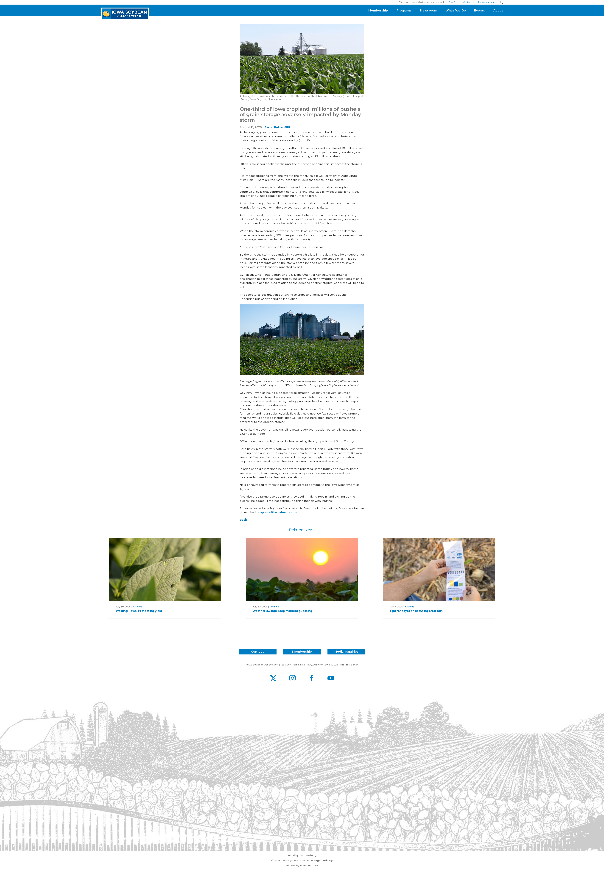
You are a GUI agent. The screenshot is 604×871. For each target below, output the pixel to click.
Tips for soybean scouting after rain (416, 610)
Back (243, 519)
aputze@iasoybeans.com (278, 512)
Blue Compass (309, 865)
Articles (137, 606)
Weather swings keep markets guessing (282, 610)
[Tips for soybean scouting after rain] (439, 569)
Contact (257, 651)
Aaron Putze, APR (277, 127)
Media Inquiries (346, 651)
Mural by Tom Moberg (302, 855)
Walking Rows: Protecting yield (139, 610)
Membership (302, 651)
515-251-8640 (349, 664)
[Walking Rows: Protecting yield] (165, 569)
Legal (317, 860)
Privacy (328, 860)
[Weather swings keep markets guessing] (302, 569)
